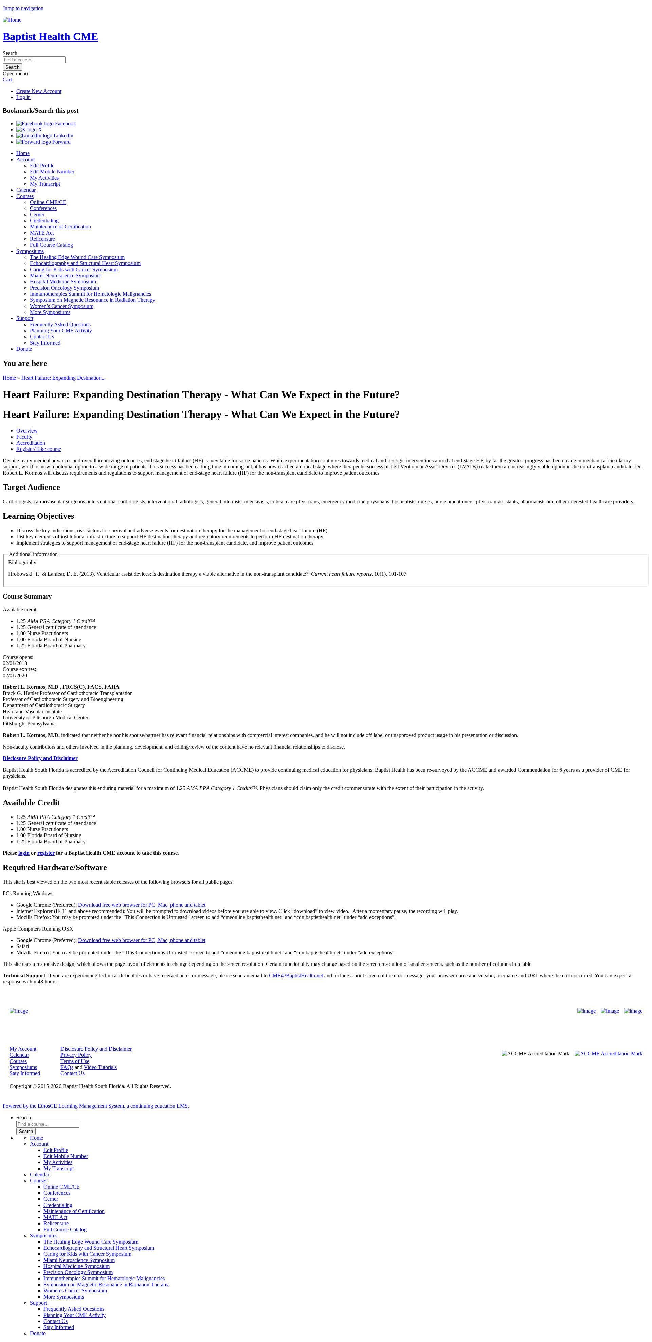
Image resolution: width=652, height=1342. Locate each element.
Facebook (65, 123)
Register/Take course (38, 449)
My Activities (44, 178)
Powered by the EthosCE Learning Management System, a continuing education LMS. (96, 1106)
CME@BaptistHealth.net (296, 975)
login (24, 853)
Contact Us (42, 336)
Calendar (26, 190)
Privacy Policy (76, 1055)
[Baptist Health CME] (19, 1011)
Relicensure (42, 239)
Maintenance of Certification (60, 226)
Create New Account (38, 91)
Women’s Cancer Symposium (61, 306)
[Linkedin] (633, 1011)
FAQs (66, 1067)
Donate (24, 349)
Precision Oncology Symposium (64, 288)
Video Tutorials (100, 1067)
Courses (25, 196)
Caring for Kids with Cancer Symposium (74, 269)
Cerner (37, 214)
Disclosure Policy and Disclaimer (96, 1049)
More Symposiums (50, 312)
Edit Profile (42, 165)
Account (25, 159)
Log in (23, 97)
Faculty (24, 437)
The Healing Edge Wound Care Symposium (77, 257)
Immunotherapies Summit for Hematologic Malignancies (90, 294)
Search (10, 53)
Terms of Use (74, 1061)
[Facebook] (586, 1011)
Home (23, 153)
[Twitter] (610, 1011)
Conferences (43, 208)
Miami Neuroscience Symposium (65, 275)
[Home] (12, 20)
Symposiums (30, 251)
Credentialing (44, 220)
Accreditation (30, 443)
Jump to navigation (23, 8)
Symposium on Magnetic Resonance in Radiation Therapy (92, 300)
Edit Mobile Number (52, 171)
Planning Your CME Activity (61, 330)
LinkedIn (62, 136)
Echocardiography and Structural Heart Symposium (85, 263)
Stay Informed (45, 343)
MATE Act (42, 233)
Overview (27, 431)
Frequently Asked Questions (60, 324)
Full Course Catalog (51, 245)
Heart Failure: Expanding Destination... (63, 378)
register (46, 853)
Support (24, 318)
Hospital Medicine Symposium (63, 281)
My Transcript (45, 184)
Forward (61, 142)
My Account (23, 1049)
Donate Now (305, 1011)
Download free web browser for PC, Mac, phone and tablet (141, 905)
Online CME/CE (48, 202)
